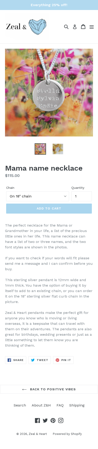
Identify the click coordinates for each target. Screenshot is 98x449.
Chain (10, 187)
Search (20, 405)
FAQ (60, 405)
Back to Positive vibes (52, 389)
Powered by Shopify (67, 434)
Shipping (77, 405)
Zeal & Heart (38, 434)
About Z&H (41, 405)
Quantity (77, 187)
